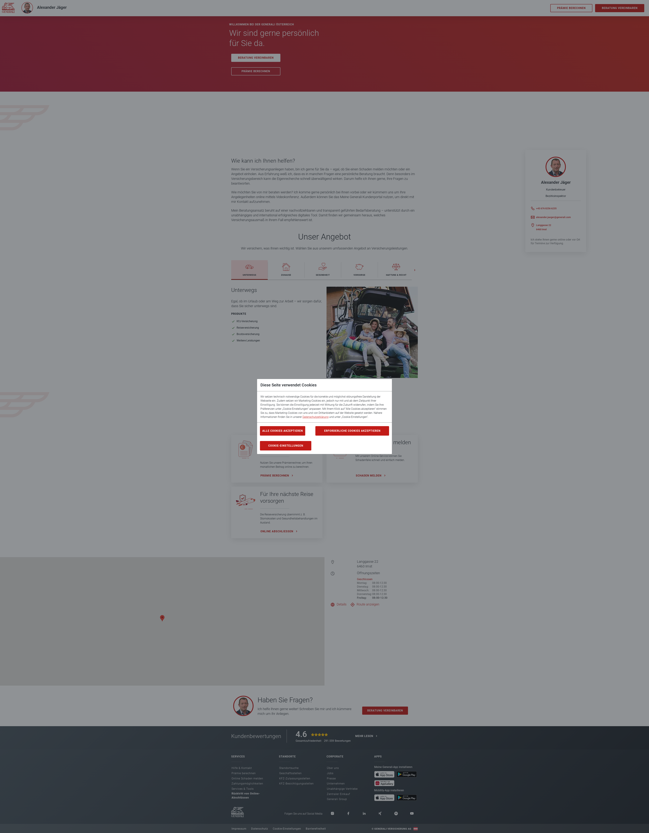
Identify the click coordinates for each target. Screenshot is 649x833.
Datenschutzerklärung (316, 417)
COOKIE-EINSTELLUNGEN (285, 445)
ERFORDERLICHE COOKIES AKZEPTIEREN (352, 430)
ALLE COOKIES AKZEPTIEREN (282, 430)
